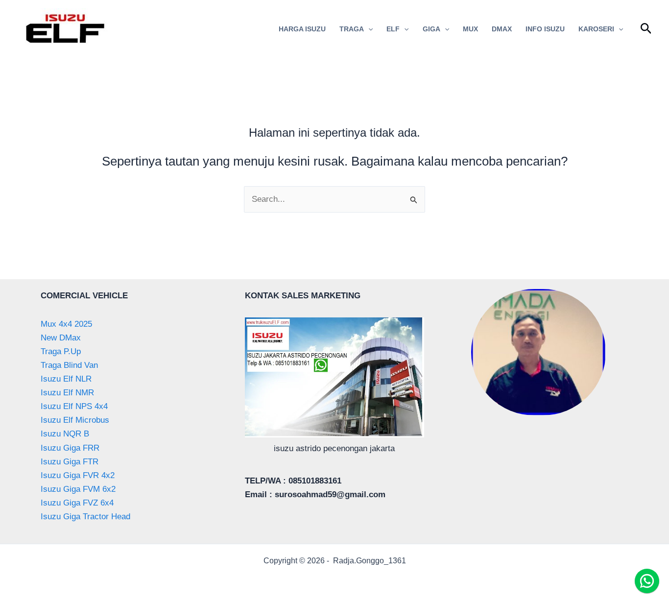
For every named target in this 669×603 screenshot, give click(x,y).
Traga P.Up (61, 351)
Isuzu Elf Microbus (75, 420)
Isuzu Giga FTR (69, 461)
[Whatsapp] (647, 581)
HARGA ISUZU (302, 29)
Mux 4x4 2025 (66, 324)
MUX (470, 29)
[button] (368, 29)
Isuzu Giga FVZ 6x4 (77, 502)
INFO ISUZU (545, 29)
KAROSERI (596, 29)
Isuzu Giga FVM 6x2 (78, 489)
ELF (393, 29)
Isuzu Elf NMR (67, 392)
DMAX (502, 29)
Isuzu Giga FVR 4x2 (78, 475)
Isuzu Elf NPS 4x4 (74, 406)
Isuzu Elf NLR (66, 379)
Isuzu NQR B (65, 433)
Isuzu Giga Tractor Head (85, 516)
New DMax (61, 337)
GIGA (431, 29)
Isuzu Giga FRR (70, 448)
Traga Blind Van (69, 365)
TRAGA (351, 29)
